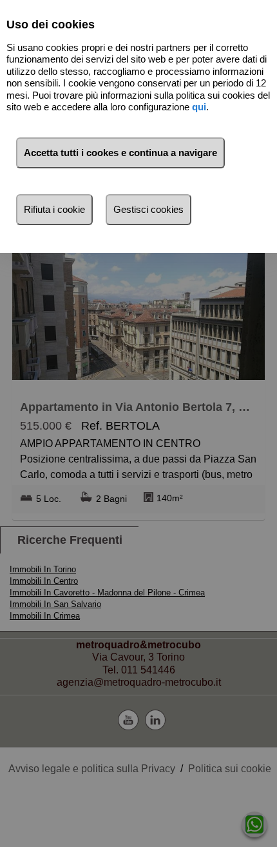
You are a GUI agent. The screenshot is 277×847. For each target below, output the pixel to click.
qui (199, 106)
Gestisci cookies (148, 209)
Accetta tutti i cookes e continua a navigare (120, 152)
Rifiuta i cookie (54, 209)
